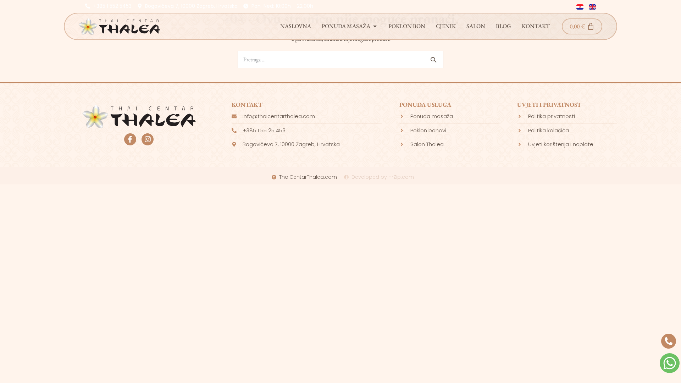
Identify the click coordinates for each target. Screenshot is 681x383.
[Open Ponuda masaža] (375, 26)
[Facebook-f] (130, 139)
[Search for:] (340, 59)
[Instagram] (148, 139)
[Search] (433, 59)
